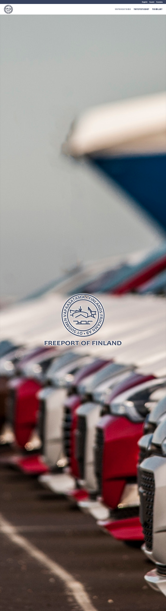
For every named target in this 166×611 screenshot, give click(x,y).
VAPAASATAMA (123, 9)
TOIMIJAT (157, 9)
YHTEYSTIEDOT (141, 9)
